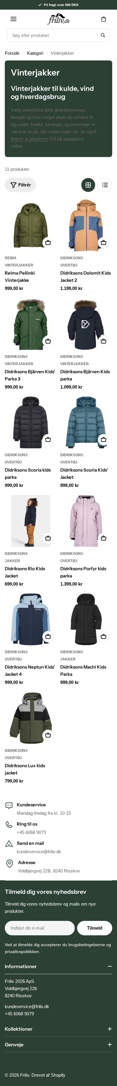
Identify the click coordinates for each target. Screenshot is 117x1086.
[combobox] (52, 35)
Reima (10, 258)
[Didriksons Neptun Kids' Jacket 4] (31, 619)
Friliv (24, 1075)
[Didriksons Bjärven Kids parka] (86, 324)
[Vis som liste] (105, 185)
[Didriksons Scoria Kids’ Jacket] (86, 422)
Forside (12, 53)
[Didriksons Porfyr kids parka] (86, 521)
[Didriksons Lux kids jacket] (31, 718)
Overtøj (68, 265)
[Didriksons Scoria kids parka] (31, 422)
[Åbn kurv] (103, 19)
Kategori (35, 53)
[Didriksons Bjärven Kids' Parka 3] (31, 324)
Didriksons (71, 258)
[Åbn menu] (13, 19)
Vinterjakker (19, 265)
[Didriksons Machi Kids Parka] (86, 619)
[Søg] (103, 35)
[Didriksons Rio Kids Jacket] (31, 521)
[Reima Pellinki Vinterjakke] (31, 225)
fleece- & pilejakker (29, 138)
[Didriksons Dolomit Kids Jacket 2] (86, 225)
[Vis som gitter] (88, 185)
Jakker (12, 561)
